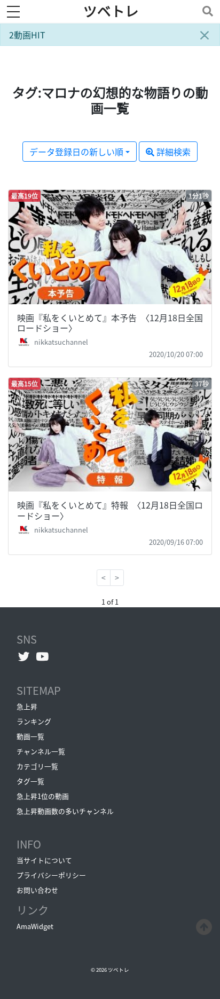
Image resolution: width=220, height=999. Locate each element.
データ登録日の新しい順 (76, 151)
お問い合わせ (37, 890)
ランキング (34, 721)
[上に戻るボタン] (204, 925)
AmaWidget (35, 926)
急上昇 (27, 706)
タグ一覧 (30, 781)
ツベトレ (111, 11)
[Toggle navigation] (205, 11)
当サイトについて (44, 860)
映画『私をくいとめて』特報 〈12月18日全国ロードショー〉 (110, 509)
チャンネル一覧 (41, 751)
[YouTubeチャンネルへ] (42, 656)
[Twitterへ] (24, 656)
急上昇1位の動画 (43, 796)
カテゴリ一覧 (37, 766)
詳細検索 (172, 151)
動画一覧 (30, 736)
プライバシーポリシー (51, 875)
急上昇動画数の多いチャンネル (65, 811)
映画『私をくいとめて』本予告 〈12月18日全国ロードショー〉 (110, 322)
